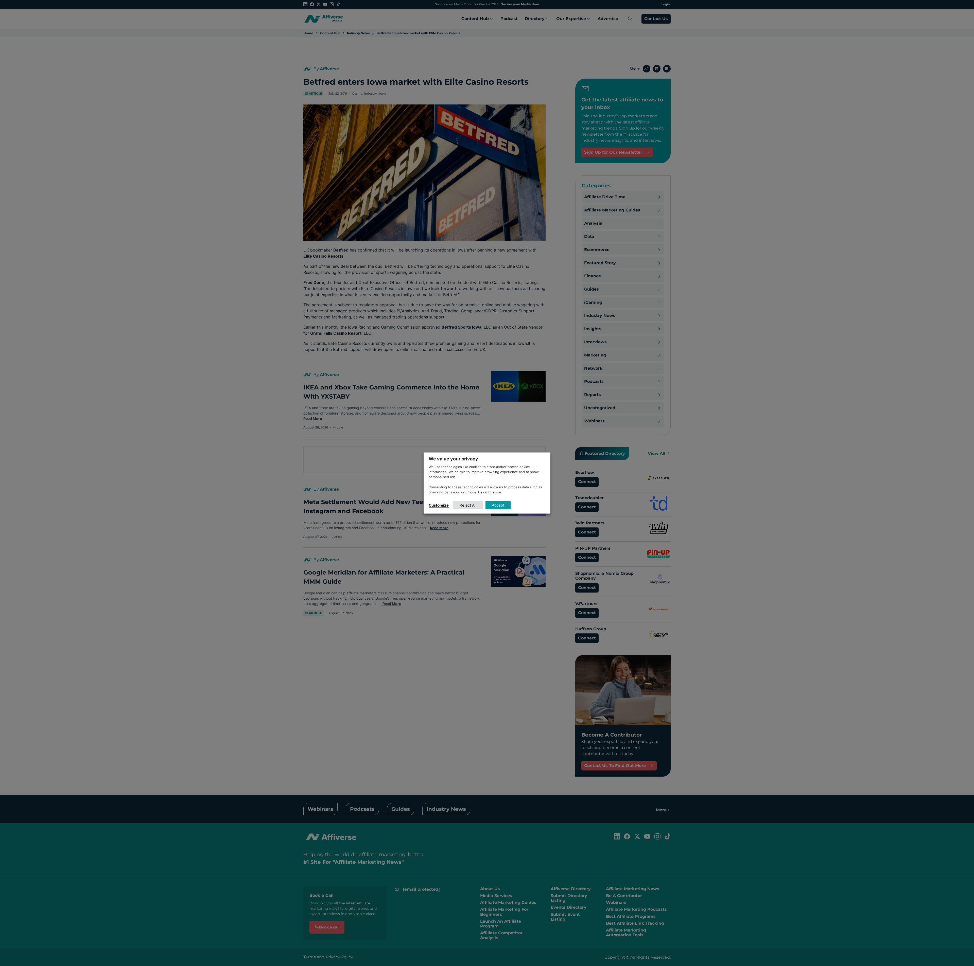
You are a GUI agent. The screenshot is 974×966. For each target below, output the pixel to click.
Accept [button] (498, 505)
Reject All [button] (468, 505)
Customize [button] (439, 505)
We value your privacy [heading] (453, 458)
